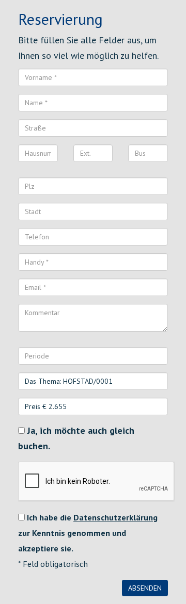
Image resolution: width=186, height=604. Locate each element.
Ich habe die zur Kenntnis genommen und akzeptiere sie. (88, 532)
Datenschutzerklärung (115, 517)
